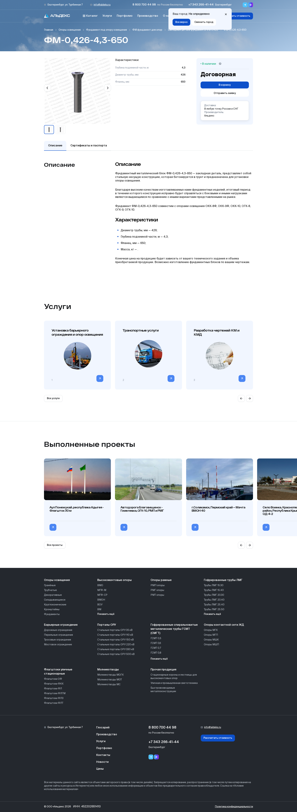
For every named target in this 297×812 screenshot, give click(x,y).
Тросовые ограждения (57, 640)
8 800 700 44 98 (144, 4)
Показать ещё (105, 614)
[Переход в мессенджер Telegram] (245, 4)
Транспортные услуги (140, 330)
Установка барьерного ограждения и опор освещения (77, 332)
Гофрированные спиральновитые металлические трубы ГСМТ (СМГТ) (174, 629)
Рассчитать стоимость (236, 16)
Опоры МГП (211, 635)
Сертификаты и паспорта (88, 145)
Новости (102, 762)
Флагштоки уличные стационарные (58, 671)
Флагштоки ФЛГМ (54, 693)
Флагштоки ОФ (53, 679)
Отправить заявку (225, 93)
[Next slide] (107, 87)
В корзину (225, 85)
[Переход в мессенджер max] (250, 4)
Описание (55, 145)
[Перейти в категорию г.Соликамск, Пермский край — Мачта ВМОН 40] (195, 527)
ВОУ (99, 604)
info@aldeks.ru (102, 5)
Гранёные (50, 585)
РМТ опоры (157, 595)
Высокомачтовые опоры (114, 580)
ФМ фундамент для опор (147, 30)
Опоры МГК (211, 630)
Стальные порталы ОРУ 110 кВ (115, 635)
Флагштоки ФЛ (53, 688)
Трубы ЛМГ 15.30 (213, 585)
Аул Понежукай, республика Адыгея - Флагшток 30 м (76, 509)
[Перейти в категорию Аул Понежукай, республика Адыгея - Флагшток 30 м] (53, 527)
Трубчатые (50, 590)
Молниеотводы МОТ (109, 680)
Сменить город (203, 22)
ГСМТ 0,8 (156, 653)
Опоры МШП (211, 644)
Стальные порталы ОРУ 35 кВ (115, 630)
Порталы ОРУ (106, 625)
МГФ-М (101, 590)
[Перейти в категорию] (99, 378)
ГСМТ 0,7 (156, 648)
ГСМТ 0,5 (156, 638)
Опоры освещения (70, 30)
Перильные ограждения (58, 635)
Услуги (107, 16)
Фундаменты (52, 614)
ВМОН (101, 600)
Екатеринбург (223, 5)
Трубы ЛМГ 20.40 (214, 600)
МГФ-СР (102, 595)
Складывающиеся (54, 600)
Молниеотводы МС (108, 684)
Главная (48, 30)
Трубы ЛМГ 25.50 (214, 609)
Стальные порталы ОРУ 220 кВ (115, 644)
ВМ (99, 609)
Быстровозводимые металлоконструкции (163, 690)
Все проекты (55, 545)
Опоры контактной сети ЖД (224, 625)
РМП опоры (158, 585)
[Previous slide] (47, 87)
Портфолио (125, 16)
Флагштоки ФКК (54, 684)
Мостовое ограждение (58, 644)
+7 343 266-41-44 (201, 4)
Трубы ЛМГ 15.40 (214, 590)
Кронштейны (51, 609)
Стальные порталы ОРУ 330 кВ (115, 649)
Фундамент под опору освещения (106, 30)
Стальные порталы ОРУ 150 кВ (115, 640)
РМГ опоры (157, 590)
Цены (100, 769)
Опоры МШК (211, 640)
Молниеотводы (108, 669)
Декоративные (53, 595)
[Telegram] (150, 757)
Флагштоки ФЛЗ (53, 698)
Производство (147, 16)
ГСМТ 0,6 (156, 643)
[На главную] (57, 16)
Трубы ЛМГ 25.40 (214, 604)
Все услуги (53, 398)
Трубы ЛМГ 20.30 (214, 595)
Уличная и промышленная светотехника (174, 683)
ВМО (100, 585)
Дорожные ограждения (58, 630)
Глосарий (102, 727)
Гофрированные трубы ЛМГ (223, 580)
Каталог (92, 16)
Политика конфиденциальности (234, 806)
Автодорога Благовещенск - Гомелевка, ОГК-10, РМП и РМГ (142, 509)
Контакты (103, 755)
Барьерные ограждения (61, 625)
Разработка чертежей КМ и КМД (216, 332)
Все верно (181, 22)
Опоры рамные (161, 580)
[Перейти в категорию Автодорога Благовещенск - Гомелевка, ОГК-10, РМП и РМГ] (123, 527)
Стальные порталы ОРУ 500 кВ (116, 654)
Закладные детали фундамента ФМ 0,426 (193, 30)
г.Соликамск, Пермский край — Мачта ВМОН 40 (218, 509)
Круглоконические (55, 604)
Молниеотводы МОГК (110, 675)
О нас (167, 16)
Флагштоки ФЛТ (53, 703)
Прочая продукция (163, 669)
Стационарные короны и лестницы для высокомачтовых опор (174, 677)
